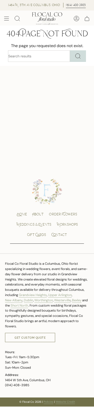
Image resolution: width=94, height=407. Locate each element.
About (38, 214)
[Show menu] (7, 18)
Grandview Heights (33, 295)
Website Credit (65, 401)
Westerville (62, 300)
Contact (59, 234)
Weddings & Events (33, 224)
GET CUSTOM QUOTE (30, 337)
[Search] (78, 56)
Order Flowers (63, 214)
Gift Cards (36, 234)
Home (22, 214)
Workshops (67, 224)
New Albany (14, 300)
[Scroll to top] (84, 402)
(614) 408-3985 (76, 5)
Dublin (28, 300)
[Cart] (87, 18)
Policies (48, 401)
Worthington (43, 300)
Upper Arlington (60, 295)
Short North (19, 305)
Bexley (76, 300)
